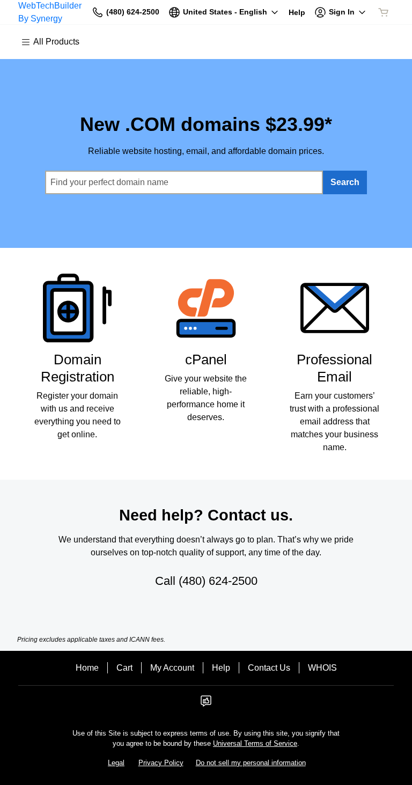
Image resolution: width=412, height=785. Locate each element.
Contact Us (269, 667)
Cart (124, 667)
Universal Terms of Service (255, 743)
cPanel (206, 359)
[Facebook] (206, 704)
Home (87, 667)
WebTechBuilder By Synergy (50, 12)
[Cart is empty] (383, 12)
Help (221, 667)
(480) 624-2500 (218, 581)
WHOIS (322, 667)
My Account (172, 667)
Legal (116, 763)
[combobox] (184, 182)
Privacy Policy (160, 763)
